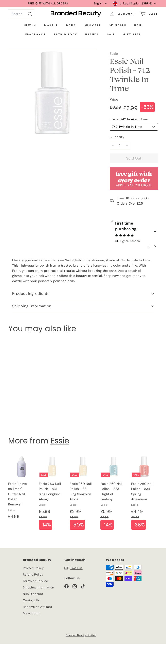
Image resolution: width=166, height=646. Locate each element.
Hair (138, 25)
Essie (114, 53)
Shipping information (31, 306)
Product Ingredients (30, 293)
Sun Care (92, 25)
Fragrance (35, 34)
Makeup (51, 25)
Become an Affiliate (37, 607)
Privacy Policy (33, 568)
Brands (92, 34)
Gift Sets (132, 34)
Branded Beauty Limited (81, 635)
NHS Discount (33, 594)
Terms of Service (35, 581)
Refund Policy (33, 574)
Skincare (117, 25)
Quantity (117, 137)
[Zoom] (52, 93)
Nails (71, 25)
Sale (111, 34)
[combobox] (21, 13)
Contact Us (31, 600)
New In (30, 25)
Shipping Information (38, 587)
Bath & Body (65, 34)
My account (32, 613)
